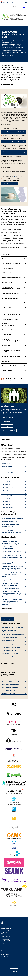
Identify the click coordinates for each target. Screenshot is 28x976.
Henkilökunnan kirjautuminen (14, 973)
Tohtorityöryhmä (7, 417)
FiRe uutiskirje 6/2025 (7, 501)
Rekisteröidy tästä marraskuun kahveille (10, 152)
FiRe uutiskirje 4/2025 (7, 504)
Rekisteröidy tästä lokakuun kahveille (12, 141)
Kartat (8, 939)
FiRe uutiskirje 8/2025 (7, 498)
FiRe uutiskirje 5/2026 (7, 484)
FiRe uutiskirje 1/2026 (7, 490)
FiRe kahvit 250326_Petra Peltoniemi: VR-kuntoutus (12, 551)
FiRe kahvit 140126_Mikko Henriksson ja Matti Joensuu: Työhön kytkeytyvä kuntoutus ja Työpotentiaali (12, 568)
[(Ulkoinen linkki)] (14, 705)
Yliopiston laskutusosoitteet (6, 944)
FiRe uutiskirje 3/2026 (7, 487)
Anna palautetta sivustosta (6, 947)
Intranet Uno (14, 971)
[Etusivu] (7, 2)
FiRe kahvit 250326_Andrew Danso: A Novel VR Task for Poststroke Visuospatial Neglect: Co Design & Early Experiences (12, 557)
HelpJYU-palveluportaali (6, 940)
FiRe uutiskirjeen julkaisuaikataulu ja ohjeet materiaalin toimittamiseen (11, 471)
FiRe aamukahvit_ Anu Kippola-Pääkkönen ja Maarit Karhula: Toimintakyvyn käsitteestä (12, 574)
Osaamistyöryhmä (7, 421)
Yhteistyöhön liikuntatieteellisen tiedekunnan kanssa (11, 7)
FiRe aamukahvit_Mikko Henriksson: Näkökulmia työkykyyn (11, 579)
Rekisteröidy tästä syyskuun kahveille (12, 132)
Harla (15, 176)
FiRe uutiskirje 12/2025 (8, 493)
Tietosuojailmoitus (14, 968)
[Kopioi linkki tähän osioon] (26, 65)
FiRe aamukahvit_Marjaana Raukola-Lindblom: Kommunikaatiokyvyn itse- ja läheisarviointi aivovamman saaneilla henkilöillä (12, 594)
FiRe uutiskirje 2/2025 (7, 507)
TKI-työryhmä (6, 426)
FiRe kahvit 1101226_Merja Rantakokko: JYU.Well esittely (12, 562)
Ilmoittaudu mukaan (8, 183)
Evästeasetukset (4, 950)
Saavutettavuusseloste (14, 969)
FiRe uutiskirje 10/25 (7, 496)
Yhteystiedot (3, 939)
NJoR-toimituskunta (8, 430)
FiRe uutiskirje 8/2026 (7, 481)
